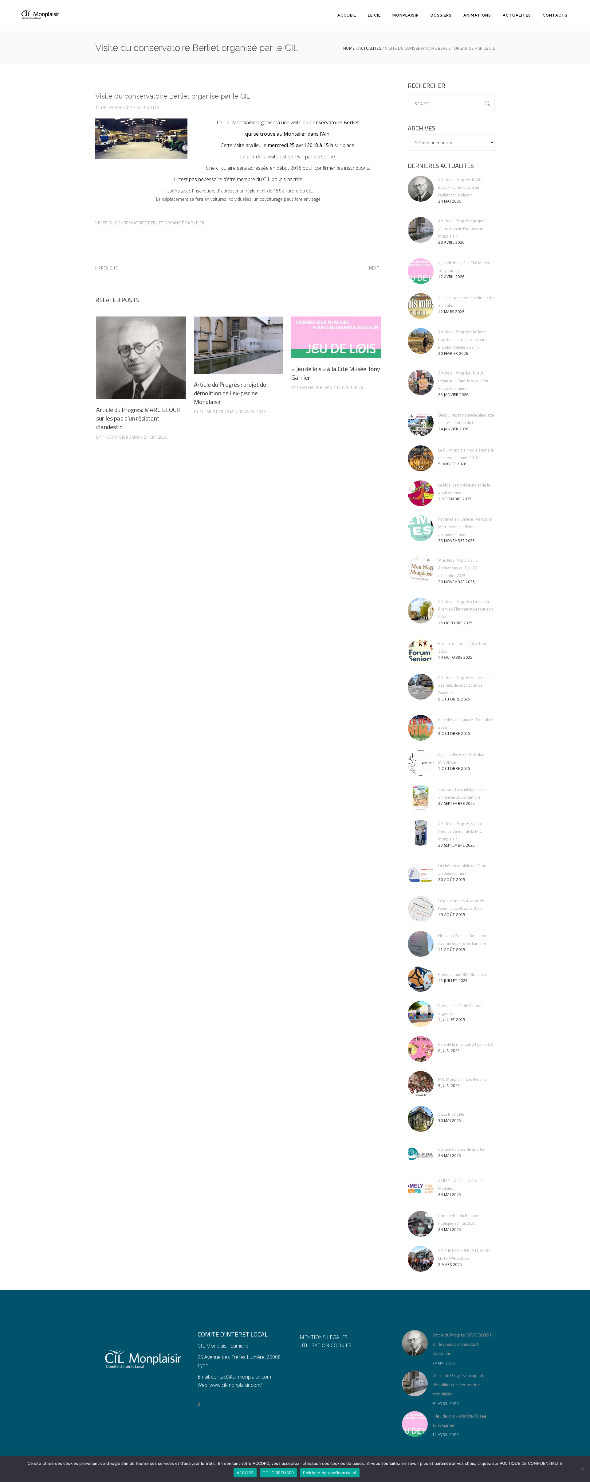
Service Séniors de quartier (462, 1149)
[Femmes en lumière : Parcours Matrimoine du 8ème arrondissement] (421, 528)
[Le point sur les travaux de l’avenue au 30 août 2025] (421, 909)
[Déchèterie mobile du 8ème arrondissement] (421, 874)
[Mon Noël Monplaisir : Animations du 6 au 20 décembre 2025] (421, 569)
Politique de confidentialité (329, 1472)
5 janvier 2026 (452, 464)
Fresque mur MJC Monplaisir (463, 974)
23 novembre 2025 (456, 540)
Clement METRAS (217, 412)
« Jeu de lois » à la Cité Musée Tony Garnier (335, 373)
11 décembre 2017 (113, 107)
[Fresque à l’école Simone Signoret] (421, 1014)
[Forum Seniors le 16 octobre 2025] (421, 652)
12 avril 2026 (349, 387)
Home (349, 48)
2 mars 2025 (450, 1264)
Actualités (369, 48)
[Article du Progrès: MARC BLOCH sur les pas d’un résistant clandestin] (141, 357)
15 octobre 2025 (455, 623)
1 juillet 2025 (451, 1019)
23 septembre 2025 (456, 845)
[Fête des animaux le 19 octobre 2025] (421, 728)
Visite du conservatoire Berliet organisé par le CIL (150, 223)
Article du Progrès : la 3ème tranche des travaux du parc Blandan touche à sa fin (462, 339)
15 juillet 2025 (453, 980)
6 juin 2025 (449, 1050)
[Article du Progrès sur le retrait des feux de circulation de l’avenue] (421, 687)
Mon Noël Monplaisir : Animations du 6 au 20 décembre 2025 (457, 568)
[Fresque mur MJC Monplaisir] (421, 979)
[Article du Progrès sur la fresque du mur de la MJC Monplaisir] (421, 833)
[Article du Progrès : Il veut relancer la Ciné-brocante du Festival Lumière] (421, 382)
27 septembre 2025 (456, 803)
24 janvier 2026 (453, 429)
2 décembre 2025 (455, 499)
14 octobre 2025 (455, 657)
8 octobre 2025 (454, 699)
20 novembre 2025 (456, 581)
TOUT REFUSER (278, 1472)
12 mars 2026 (451, 311)
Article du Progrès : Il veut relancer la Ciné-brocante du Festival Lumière (463, 380)
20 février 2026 (453, 353)
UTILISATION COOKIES (325, 1345)
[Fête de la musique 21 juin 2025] (421, 1049)
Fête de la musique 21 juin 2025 (465, 1044)
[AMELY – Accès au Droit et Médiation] (421, 1189)
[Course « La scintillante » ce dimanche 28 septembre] (421, 798)
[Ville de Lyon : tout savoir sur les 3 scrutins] (421, 306)
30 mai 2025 (449, 1120)
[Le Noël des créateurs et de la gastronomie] (421, 493)
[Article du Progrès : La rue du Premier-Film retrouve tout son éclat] (421, 610)
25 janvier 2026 (453, 394)
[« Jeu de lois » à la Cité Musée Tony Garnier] (336, 337)
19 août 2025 (451, 914)
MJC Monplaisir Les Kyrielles (463, 1079)
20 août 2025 (451, 879)
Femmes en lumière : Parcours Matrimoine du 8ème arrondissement (465, 526)
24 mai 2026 (155, 437)
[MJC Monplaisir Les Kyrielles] (421, 1084)
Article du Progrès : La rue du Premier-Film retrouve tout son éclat (465, 609)
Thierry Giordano (121, 437)
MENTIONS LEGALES (324, 1337)
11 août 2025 (451, 949)
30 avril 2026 (252, 412)
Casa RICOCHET (452, 1114)
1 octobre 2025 (454, 768)
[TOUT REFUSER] (582, 1469)
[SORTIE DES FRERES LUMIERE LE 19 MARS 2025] (421, 1259)
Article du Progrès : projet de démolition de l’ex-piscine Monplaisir (230, 393)
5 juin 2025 (449, 1085)
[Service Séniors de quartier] (421, 1154)
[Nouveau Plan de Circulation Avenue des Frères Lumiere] (421, 944)
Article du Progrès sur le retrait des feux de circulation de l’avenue (465, 685)
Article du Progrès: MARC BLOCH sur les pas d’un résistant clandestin (138, 418)
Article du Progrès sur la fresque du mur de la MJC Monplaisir (460, 831)
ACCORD (245, 1472)
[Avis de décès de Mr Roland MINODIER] (421, 763)
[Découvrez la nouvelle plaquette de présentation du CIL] (421, 423)
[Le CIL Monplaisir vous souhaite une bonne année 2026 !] (421, 458)
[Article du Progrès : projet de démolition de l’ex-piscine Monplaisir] (239, 345)
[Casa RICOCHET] (421, 1119)
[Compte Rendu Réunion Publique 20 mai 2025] (421, 1224)
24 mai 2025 (449, 1155)
